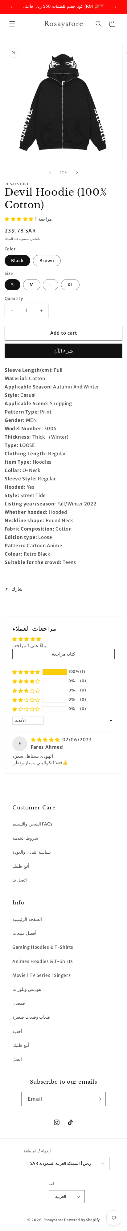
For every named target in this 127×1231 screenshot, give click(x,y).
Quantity (14, 298)
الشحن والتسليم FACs (32, 824)
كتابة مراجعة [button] (64, 654)
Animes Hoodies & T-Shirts (42, 961)
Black (17, 260)
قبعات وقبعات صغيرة (31, 1017)
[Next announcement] (115, 7)
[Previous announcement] (11, 7)
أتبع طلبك (20, 866)
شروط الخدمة (25, 838)
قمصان (18, 1003)
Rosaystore (53, 1220)
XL (70, 285)
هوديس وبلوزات (26, 989)
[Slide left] (50, 172)
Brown (46, 260)
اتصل (17, 1059)
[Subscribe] (98, 1099)
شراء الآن (63, 351)
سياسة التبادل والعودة (31, 852)
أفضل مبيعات (24, 933)
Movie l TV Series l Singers (41, 975)
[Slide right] (77, 172)
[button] (12, 24)
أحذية (17, 1031)
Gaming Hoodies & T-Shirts (42, 947)
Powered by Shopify (82, 1220)
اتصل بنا (19, 880)
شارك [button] (17, 589)
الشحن (34, 239)
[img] (46, 740)
